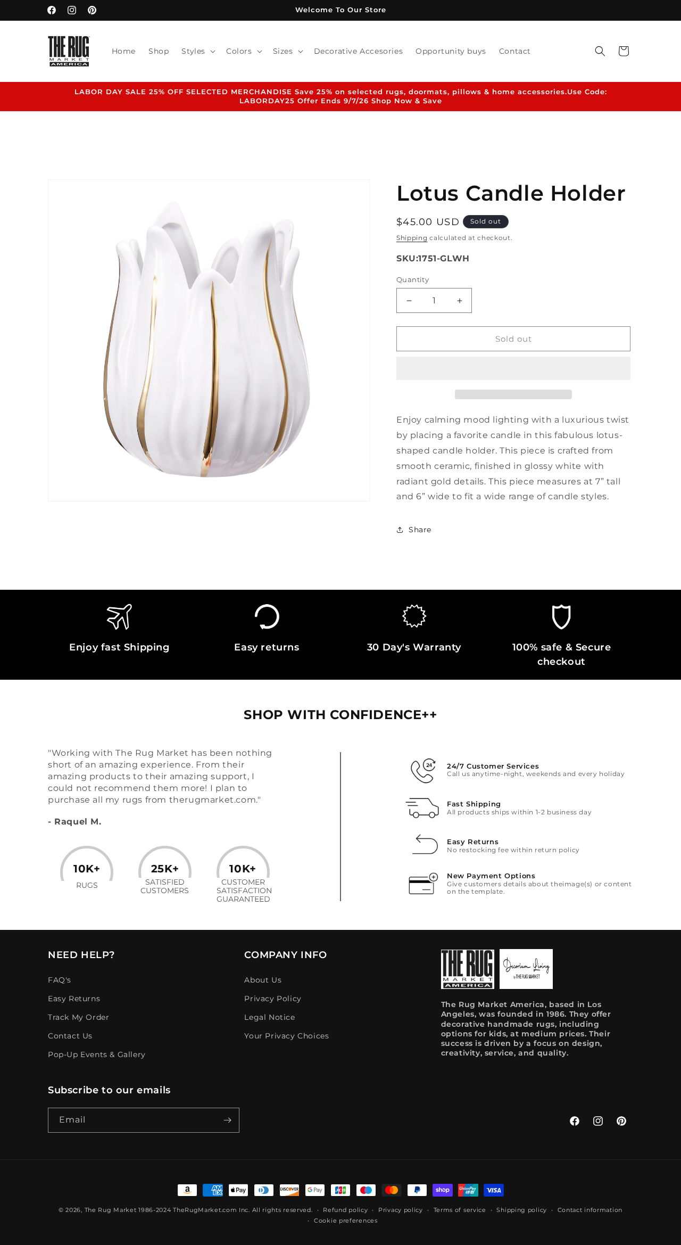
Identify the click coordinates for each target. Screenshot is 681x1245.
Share (420, 529)
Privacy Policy (272, 998)
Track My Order (78, 1017)
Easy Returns (74, 998)
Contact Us (70, 1036)
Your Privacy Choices (286, 1036)
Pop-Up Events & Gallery (97, 1054)
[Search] (600, 51)
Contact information (590, 1210)
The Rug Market (111, 1210)
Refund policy (345, 1210)
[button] (513, 369)
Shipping (412, 238)
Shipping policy (521, 1210)
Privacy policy (400, 1210)
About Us (262, 980)
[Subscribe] (227, 1120)
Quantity (412, 279)
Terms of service (460, 1210)
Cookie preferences (346, 1220)
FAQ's (59, 980)
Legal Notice (269, 1017)
